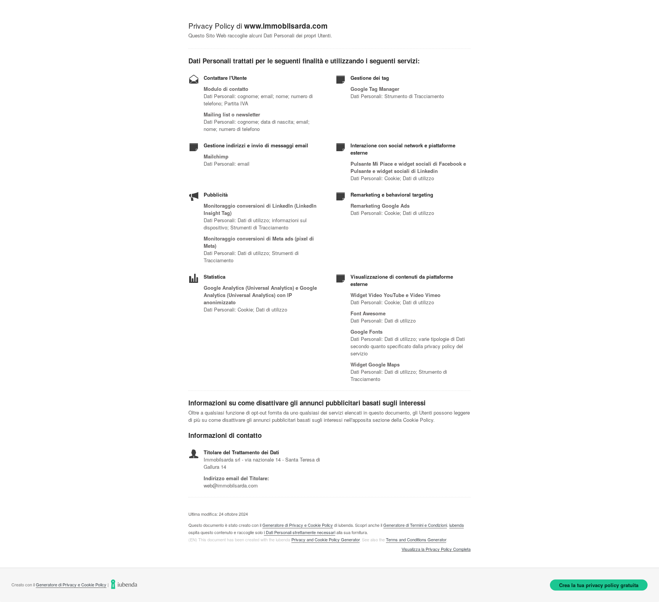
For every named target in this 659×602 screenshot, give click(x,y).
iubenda (456, 525)
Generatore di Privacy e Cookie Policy (297, 525)
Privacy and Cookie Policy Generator (325, 539)
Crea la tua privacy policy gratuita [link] (598, 585)
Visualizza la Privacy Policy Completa (436, 549)
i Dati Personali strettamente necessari (299, 532)
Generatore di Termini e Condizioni (415, 525)
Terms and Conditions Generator (416, 539)
